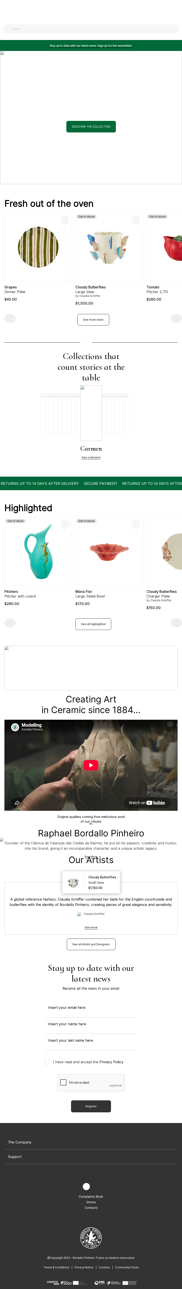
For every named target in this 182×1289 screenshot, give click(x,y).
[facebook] (76, 1187)
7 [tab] (104, 177)
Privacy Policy (111, 1062)
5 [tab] (91, 177)
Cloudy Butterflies (19, 287)
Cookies (104, 1267)
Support (15, 1156)
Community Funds (127, 1267)
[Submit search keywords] (7, 29)
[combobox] (94, 29)
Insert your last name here (70, 1040)
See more (91, 927)
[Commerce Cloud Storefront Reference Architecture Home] (90, 11)
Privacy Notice (84, 1267)
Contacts (91, 1207)
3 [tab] (82, 177)
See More (91, 856)
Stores (91, 1202)
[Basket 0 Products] (177, 10)
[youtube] (96, 1187)
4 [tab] (86, 177)
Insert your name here (67, 1024)
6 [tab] (97, 177)
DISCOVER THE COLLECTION (91, 166)
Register (91, 1106)
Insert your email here (66, 1007)
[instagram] (86, 1186)
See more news (93, 319)
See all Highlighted (93, 624)
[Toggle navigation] (6, 10)
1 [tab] (73, 177)
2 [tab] (78, 177)
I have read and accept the (88, 1062)
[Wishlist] (65, 220)
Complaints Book (91, 1196)
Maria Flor (12, 591)
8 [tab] (109, 177)
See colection (91, 457)
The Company (20, 1142)
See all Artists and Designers (91, 944)
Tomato (81, 287)
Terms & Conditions (56, 1267)
